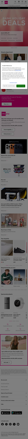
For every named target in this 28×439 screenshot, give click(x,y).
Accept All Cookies (20, 85)
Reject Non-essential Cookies (9, 85)
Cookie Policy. (18, 70)
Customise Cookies (13, 82)
